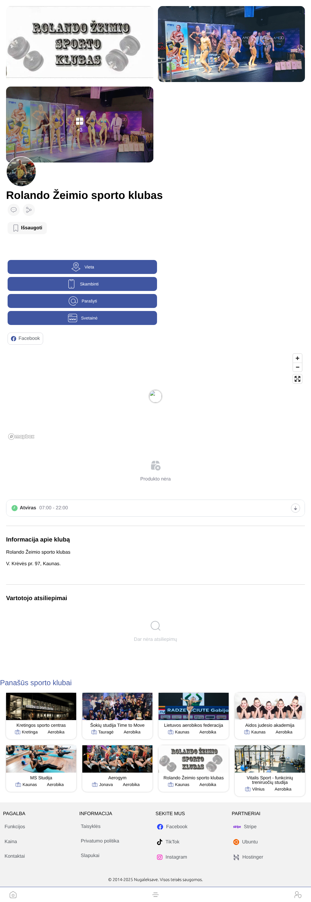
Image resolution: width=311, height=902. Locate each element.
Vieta (89, 267)
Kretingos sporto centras (41, 725)
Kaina (11, 841)
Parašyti (89, 301)
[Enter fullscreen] (297, 378)
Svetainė (89, 318)
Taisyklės (91, 826)
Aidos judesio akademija (270, 725)
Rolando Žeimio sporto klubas (193, 778)
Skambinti (89, 284)
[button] (155, 895)
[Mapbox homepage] (21, 436)
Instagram (176, 857)
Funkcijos (15, 826)
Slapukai (90, 855)
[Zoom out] (297, 367)
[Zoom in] (297, 358)
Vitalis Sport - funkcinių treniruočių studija (270, 780)
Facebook (29, 338)
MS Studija (41, 778)
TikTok (172, 842)
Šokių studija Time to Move (117, 725)
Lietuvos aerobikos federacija (193, 725)
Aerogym (117, 778)
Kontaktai (15, 856)
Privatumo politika (100, 841)
